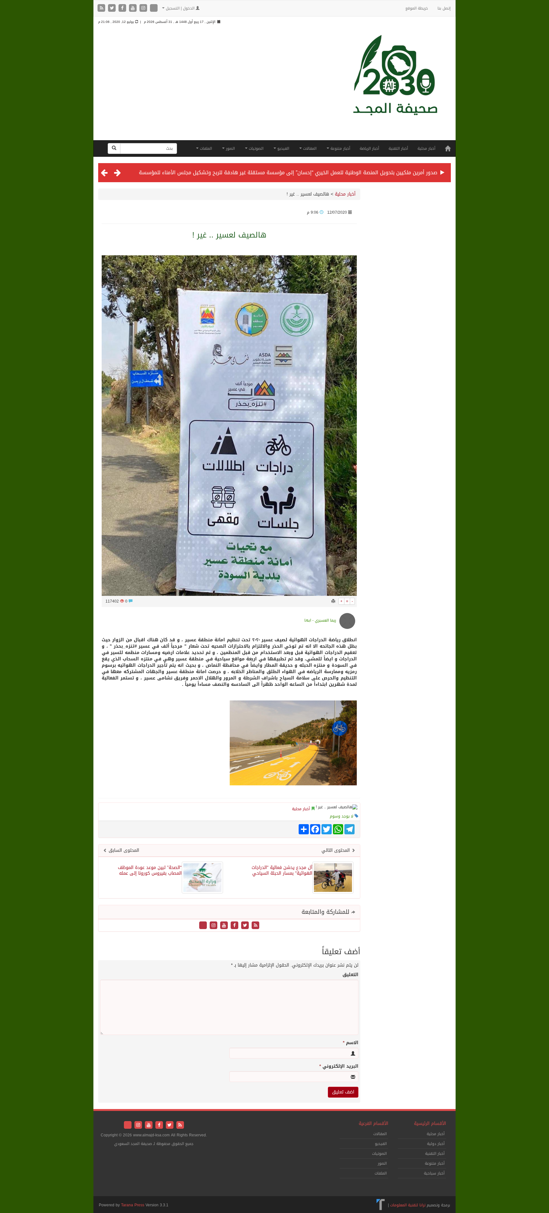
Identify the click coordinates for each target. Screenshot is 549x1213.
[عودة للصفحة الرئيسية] (395, 86)
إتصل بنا (444, 8)
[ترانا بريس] (381, 1204)
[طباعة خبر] (333, 601)
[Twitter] (112, 8)
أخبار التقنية (398, 148)
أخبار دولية (435, 1143)
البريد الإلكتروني (338, 1066)
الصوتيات (255, 148)
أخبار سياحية (434, 1173)
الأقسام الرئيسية (430, 1123)
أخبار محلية (426, 148)
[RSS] (102, 8)
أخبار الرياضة (369, 148)
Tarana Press (132, 1205)
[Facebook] (123, 8)
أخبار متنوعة (339, 148)
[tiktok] (153, 8)
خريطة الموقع (416, 8)
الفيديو (282, 148)
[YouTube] (133, 8)
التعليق (350, 975)
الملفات (205, 148)
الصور (230, 148)
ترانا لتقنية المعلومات (407, 1204)
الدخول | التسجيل (180, 8)
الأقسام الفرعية (373, 1123)
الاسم (350, 1043)
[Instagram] (144, 8)
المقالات (309, 148)
